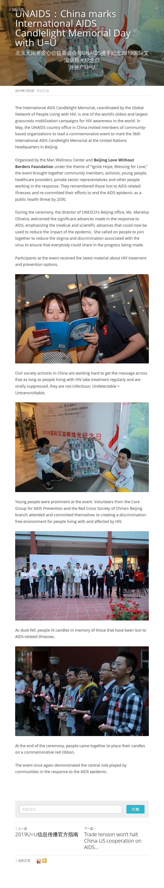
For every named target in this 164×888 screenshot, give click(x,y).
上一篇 (22, 828)
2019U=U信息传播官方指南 (46, 834)
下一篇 (88, 828)
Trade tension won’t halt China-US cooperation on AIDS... (112, 840)
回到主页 (18, 9)
